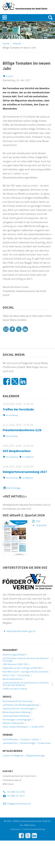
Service (7, 697)
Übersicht (41, 525)
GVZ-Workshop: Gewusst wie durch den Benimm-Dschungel (26, 660)
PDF (37, 521)
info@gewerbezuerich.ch (18, 803)
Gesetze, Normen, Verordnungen (19, 708)
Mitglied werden (12, 751)
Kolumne (9, 76)
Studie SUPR (37, 727)
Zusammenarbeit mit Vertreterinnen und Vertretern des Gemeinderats (26, 684)
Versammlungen (28, 743)
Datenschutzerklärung (34, 829)
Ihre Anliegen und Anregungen (17, 719)
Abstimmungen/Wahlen (14, 654)
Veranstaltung (12, 415)
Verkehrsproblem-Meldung (16, 716)
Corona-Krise (23, 675)
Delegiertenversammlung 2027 (25, 472)
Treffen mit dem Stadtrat (15, 689)
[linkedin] (25, 329)
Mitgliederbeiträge (35, 755)
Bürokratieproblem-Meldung (16, 712)
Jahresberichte (10, 743)
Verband (8, 735)
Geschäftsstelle (10, 739)
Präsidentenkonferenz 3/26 (22, 430)
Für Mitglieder (28, 456)
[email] (6, 329)
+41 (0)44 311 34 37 (15, 796)
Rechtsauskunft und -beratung (17, 701)
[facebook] (12, 329)
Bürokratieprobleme (13, 679)
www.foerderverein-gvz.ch (20, 631)
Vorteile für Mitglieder (13, 755)
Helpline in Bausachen (13, 723)
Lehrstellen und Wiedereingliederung (21, 705)
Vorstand (24, 739)
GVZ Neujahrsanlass (17, 451)
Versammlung (12, 436)
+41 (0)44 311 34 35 (15, 792)
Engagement (10, 650)
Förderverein (44, 743)
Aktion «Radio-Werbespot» (16, 727)
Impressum (15, 829)
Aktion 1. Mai (9, 675)
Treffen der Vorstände (18, 409)
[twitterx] (19, 329)
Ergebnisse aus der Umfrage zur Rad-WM (22, 668)
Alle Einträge (13, 488)
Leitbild (35, 739)
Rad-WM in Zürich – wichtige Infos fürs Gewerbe (25, 671)
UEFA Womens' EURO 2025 (15, 664)
